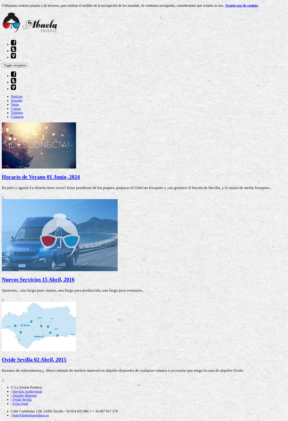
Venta (15, 104)
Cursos (16, 108)
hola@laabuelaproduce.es (30, 415)
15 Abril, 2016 (58, 279)
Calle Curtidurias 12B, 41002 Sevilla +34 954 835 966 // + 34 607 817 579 (64, 411)
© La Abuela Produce (26, 387)
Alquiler (16, 100)
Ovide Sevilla (22, 399)
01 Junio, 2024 (63, 177)
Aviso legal (20, 403)
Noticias (16, 96)
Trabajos (17, 113)
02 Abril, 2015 (50, 359)
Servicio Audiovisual (27, 391)
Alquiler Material (24, 395)
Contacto (17, 117)
